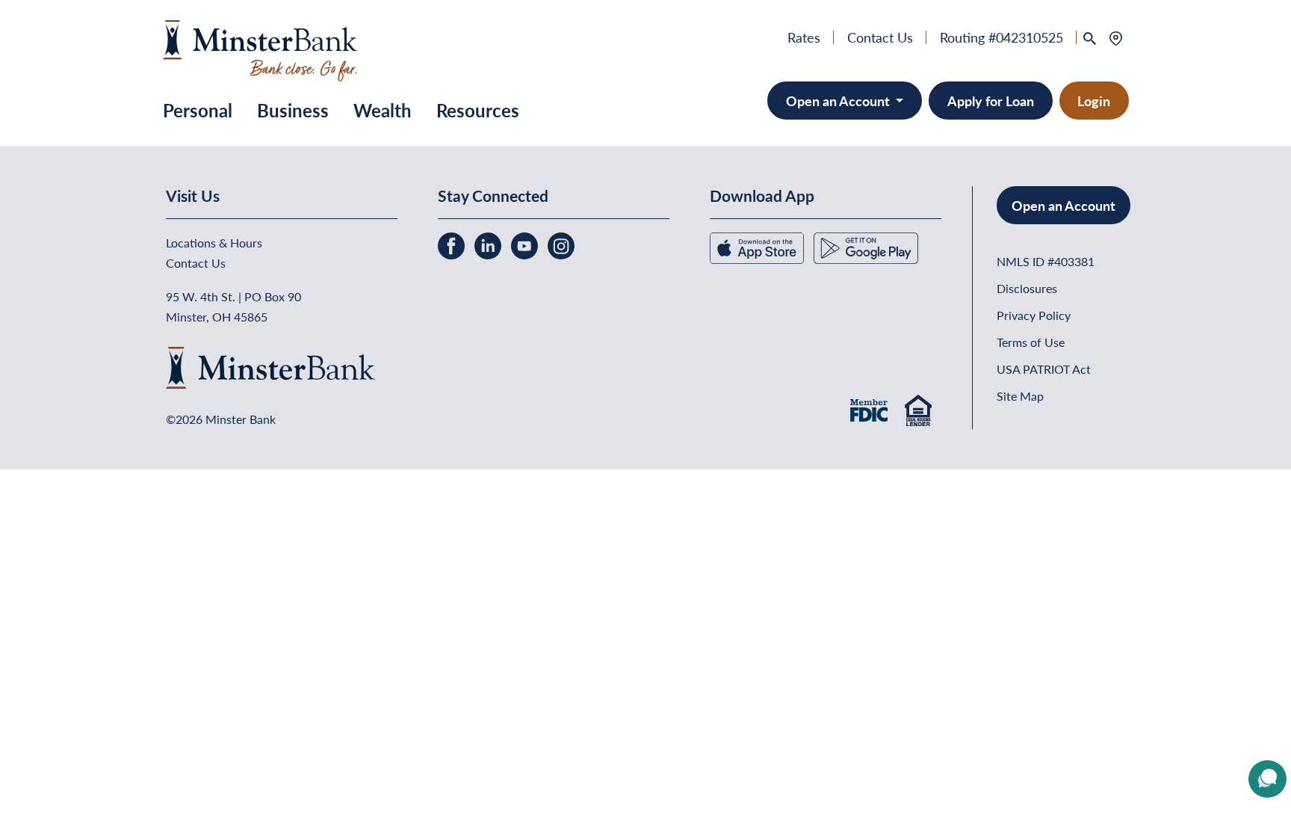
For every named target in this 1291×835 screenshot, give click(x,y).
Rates (803, 37)
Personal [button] (197, 110)
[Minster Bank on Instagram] (561, 244)
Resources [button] (477, 110)
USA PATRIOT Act (1044, 369)
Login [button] (1093, 100)
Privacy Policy (1034, 315)
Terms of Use (1031, 342)
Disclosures (1027, 288)
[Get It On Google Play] (866, 246)
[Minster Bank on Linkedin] (489, 244)
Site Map (1020, 395)
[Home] (260, 48)
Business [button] (293, 110)
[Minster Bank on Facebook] (453, 244)
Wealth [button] (382, 110)
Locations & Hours (214, 242)
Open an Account (839, 100)
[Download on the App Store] (758, 246)
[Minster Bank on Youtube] (526, 244)
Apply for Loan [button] (990, 100)
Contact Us (880, 37)
